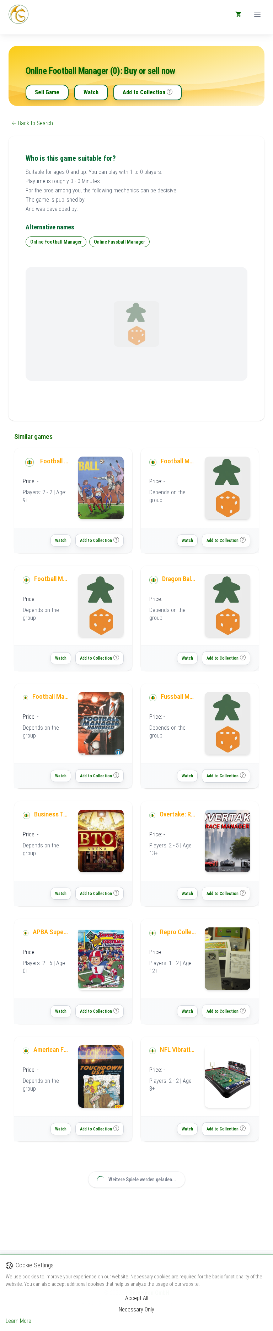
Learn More (18, 1320)
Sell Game (47, 92)
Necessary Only (136, 1309)
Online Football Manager (56, 242)
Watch (91, 92)
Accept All (136, 1298)
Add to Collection (144, 92)
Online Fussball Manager (119, 242)
